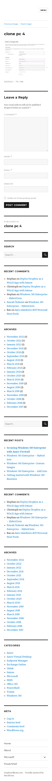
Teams (10, 691)
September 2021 (15, 356)
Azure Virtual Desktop (19, 656)
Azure (10, 652)
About (7, 750)
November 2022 (15, 336)
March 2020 (13, 379)
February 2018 (14, 402)
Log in (10, 718)
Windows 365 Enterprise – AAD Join (27, 471)
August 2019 (13, 387)
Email (8, 170)
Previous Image (11, 24)
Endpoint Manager (17, 660)
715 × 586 (19, 81)
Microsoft (12, 676)
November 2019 (15, 383)
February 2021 (14, 367)
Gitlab (10, 668)
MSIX (10, 680)
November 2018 (15, 395)
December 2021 (15, 348)
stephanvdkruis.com (13, 773)
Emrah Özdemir (16, 302)
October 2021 (14, 352)
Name (8, 156)
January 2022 (14, 344)
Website (8, 184)
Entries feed (13, 722)
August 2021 (13, 360)
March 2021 (13, 364)
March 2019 (13, 391)
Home (7, 743)
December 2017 (15, 406)
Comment (10, 114)
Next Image (26, 24)
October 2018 (14, 399)
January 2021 (14, 371)
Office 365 (12, 684)
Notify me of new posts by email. (21, 198)
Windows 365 (14, 695)
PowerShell (13, 687)
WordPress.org (15, 730)
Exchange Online (16, 664)
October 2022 (14, 340)
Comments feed (15, 726)
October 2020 (14, 375)
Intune (10, 672)
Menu (43, 10)
